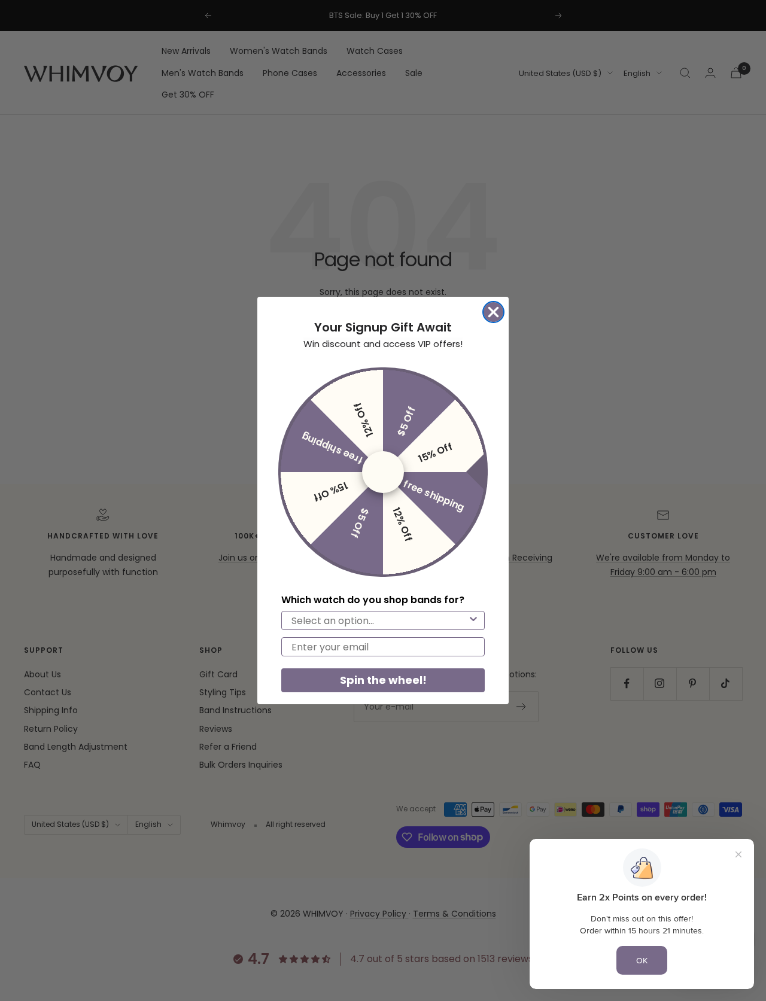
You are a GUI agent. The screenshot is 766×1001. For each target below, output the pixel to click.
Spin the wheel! (383, 680)
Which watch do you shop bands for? (372, 600)
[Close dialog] (493, 312)
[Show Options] (473, 620)
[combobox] (379, 620)
